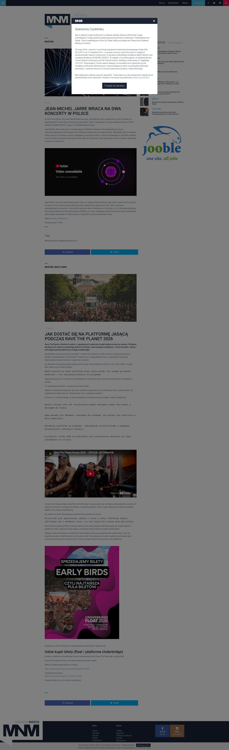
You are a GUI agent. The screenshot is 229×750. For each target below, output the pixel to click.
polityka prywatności (140, 77)
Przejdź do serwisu (114, 85)
